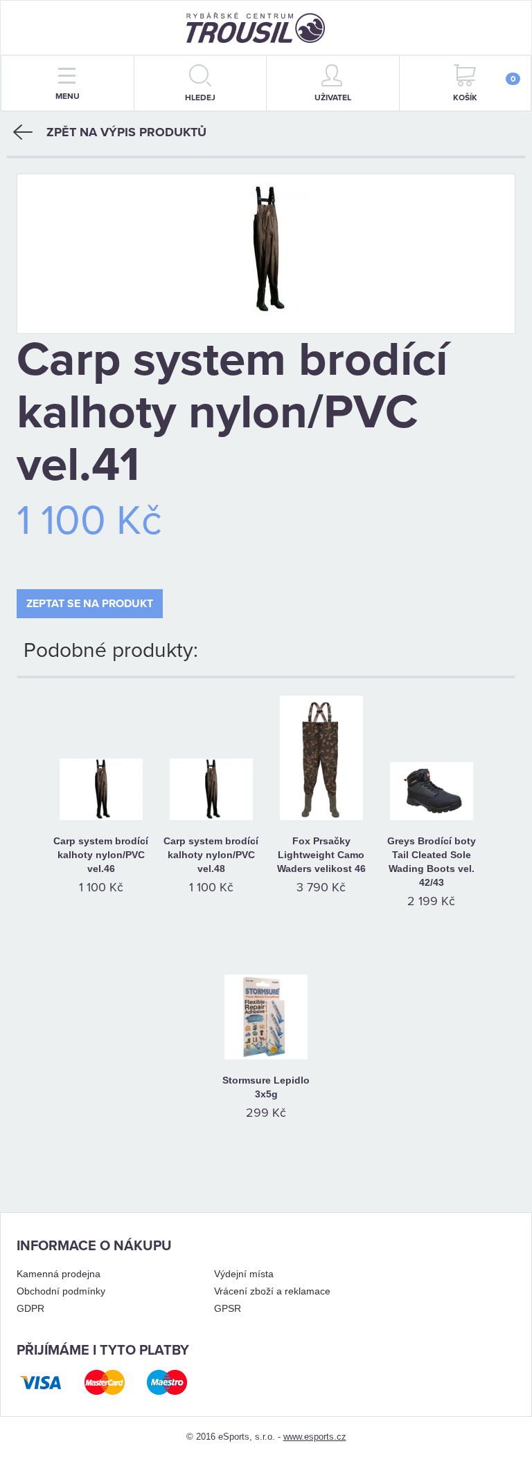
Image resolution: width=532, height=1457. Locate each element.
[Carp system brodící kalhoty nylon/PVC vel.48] (211, 761)
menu (67, 96)
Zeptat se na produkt (89, 604)
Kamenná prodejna (58, 1273)
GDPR (30, 1308)
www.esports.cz (314, 1436)
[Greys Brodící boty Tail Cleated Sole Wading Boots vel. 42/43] (431, 761)
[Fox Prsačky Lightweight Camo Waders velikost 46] (321, 761)
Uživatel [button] (332, 97)
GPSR (227, 1308)
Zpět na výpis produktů (126, 132)
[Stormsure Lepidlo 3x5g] (266, 1000)
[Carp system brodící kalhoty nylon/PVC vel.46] (100, 761)
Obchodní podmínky (61, 1291)
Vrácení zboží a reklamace (272, 1291)
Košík (484, 88)
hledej (200, 97)
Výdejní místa (244, 1273)
